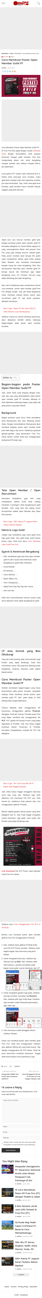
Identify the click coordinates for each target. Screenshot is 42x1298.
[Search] (38, 3)
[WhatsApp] (7, 71)
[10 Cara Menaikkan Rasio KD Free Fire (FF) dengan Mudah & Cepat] (7, 1192)
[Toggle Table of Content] (15, 377)
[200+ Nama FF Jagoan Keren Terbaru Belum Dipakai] (7, 1261)
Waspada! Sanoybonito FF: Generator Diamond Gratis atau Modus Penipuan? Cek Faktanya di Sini (27, 1173)
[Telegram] (12, 71)
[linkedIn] (10, 71)
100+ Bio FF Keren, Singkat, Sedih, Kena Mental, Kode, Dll (26, 1246)
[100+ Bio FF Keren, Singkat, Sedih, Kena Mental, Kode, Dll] (7, 1244)
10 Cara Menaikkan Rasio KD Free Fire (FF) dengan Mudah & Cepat (27, 1193)
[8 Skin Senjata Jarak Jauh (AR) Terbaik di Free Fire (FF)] (7, 1208)
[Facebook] (3, 71)
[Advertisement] (21, 28)
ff (10, 1066)
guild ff (17, 1066)
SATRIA (4, 68)
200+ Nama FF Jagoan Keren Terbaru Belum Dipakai (27, 1262)
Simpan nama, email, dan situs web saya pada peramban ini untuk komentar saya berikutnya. (20, 1143)
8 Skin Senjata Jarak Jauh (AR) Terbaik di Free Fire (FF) (26, 1209)
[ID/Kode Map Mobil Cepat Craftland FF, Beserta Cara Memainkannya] (7, 1225)
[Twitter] (5, 71)
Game (12, 56)
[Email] (15, 71)
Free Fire (5, 56)
